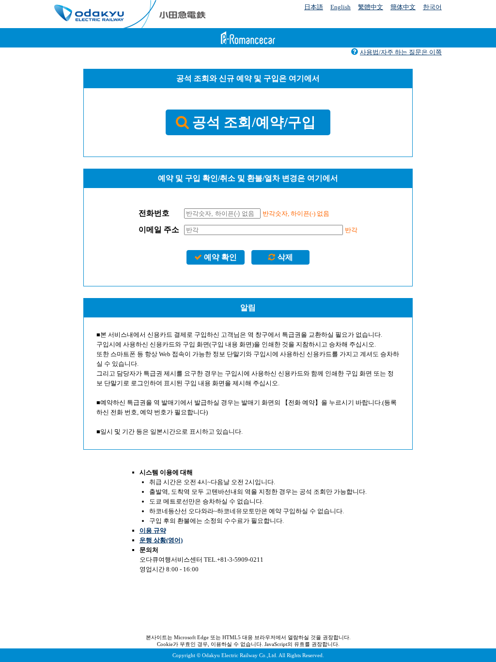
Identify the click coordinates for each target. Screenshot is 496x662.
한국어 (432, 7)
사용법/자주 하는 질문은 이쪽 (401, 52)
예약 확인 (220, 257)
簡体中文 (403, 7)
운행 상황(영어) (161, 540)
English (340, 7)
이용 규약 (153, 530)
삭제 (285, 257)
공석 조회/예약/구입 (254, 122)
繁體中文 (370, 7)
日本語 (313, 7)
